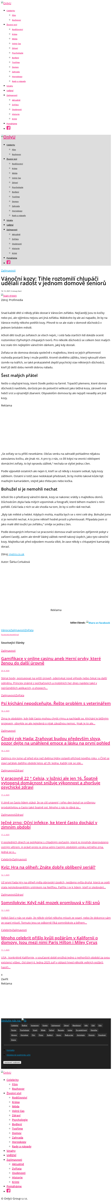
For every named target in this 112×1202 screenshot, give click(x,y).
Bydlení (15, 57)
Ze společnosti (81, 1030)
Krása (14, 34)
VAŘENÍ (10, 90)
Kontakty (10, 1050)
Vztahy (10, 86)
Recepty (61, 1030)
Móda (14, 39)
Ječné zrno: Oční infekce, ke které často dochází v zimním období (49, 825)
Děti (100, 1025)
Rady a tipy (69, 1035)
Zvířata (15, 104)
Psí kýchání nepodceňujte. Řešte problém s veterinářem (56, 703)
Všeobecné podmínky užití (18, 1055)
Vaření (51, 1030)
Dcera (13, 1040)
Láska (70, 1030)
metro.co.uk (16, 554)
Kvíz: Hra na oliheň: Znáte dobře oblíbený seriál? (48, 867)
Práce (41, 1035)
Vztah (35, 1030)
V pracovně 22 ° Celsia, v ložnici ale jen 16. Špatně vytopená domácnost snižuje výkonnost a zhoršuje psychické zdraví (50, 782)
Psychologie (17, 53)
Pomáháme (12, 123)
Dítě (93, 1025)
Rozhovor (16, 20)
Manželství (77, 1025)
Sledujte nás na (11, 1020)
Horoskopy (17, 76)
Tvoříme (16, 62)
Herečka (94, 1030)
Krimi (14, 119)
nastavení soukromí (12, 1062)
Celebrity (11, 10)
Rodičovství (17, 29)
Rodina (24, 1025)
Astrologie (81, 1035)
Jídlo (86, 1025)
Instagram (35, 1025)
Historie (16, 114)
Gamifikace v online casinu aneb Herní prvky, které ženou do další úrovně (51, 661)
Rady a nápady (19, 81)
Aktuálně (16, 100)
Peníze (13, 1030)
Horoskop (24, 1035)
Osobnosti (17, 109)
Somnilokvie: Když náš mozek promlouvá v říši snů (50, 902)
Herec (58, 1035)
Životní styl (12, 24)
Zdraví (15, 48)
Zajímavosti (12, 95)
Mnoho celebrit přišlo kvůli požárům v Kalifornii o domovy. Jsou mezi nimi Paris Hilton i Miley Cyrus (49, 940)
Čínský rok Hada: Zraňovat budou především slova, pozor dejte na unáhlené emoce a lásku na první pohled (55, 741)
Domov (15, 67)
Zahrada (16, 72)
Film (14, 15)
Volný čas (16, 43)
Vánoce (5, 630)
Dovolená (102, 1035)
